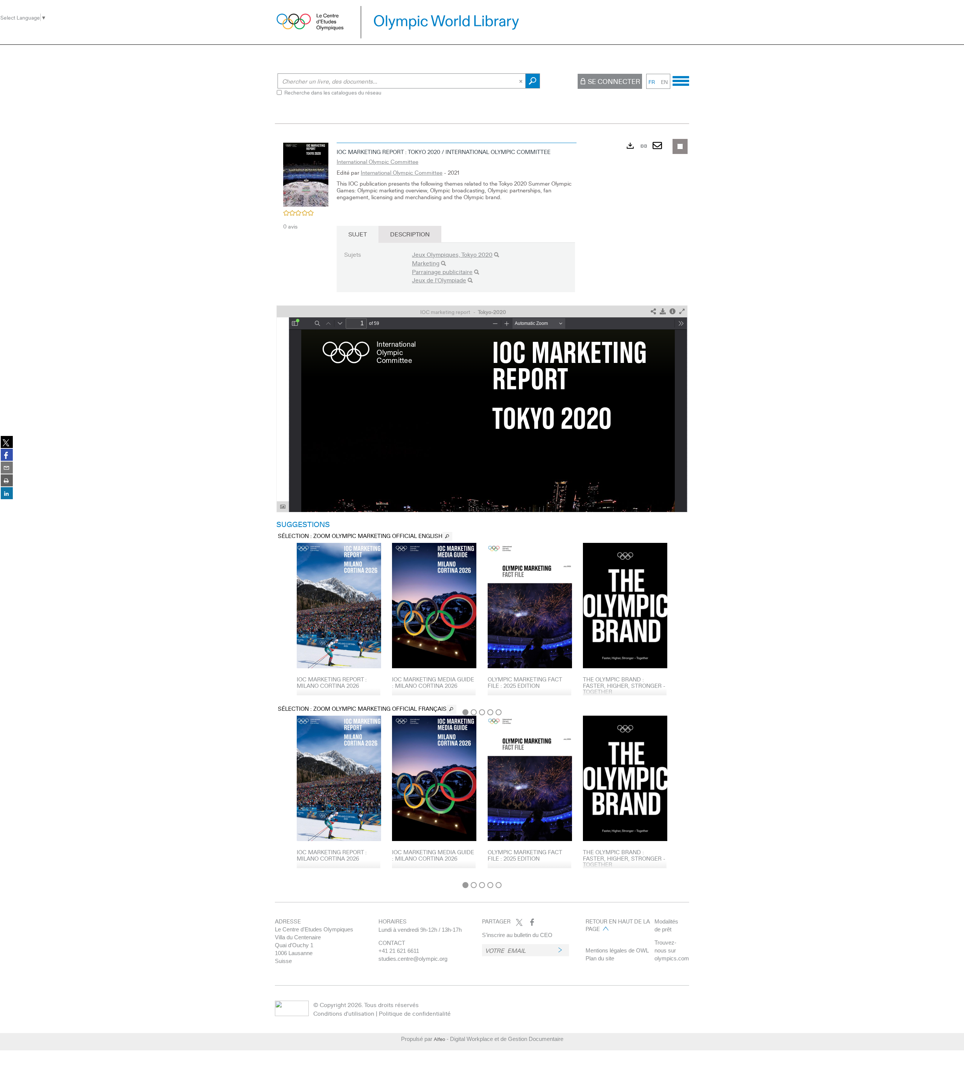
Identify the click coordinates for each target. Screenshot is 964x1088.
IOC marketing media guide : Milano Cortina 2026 (433, 682)
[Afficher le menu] (681, 80)
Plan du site (600, 958)
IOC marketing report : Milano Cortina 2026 (332, 682)
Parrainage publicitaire (442, 271)
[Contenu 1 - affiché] (465, 712)
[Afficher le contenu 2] (474, 712)
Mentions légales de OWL (617, 950)
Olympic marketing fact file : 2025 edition (525, 682)
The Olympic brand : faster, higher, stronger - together (624, 685)
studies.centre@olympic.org (412, 958)
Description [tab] (410, 234)
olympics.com (671, 958)
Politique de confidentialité (415, 1013)
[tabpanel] (482, 508)
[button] (305, 173)
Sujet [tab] (357, 234)
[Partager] (653, 311)
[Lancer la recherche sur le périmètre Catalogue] (532, 80)
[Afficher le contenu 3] (482, 712)
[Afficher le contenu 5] (499, 712)
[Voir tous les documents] (447, 536)
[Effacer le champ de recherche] (521, 80)
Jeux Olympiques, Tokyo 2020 (452, 254)
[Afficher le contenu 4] (490, 712)
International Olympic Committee (377, 161)
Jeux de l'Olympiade (439, 280)
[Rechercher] (496, 254)
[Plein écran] (682, 311)
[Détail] (672, 311)
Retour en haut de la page (618, 925)
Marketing (425, 263)
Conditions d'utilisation (343, 1013)
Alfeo (439, 1039)
